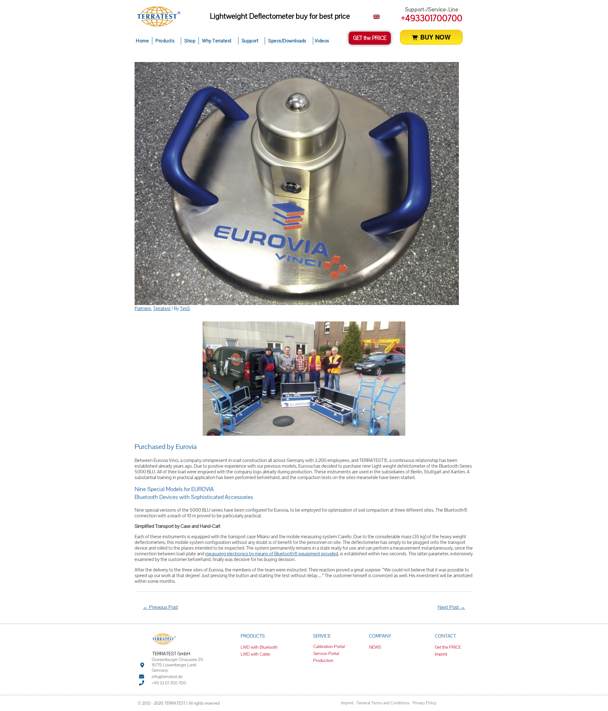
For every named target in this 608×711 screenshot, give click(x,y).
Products (164, 41)
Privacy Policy (424, 703)
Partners (143, 308)
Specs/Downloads (287, 41)
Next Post (451, 607)
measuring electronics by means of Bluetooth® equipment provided (271, 554)
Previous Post (160, 607)
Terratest (162, 308)
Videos (322, 41)
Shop (189, 41)
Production (323, 660)
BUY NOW (434, 36)
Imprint (347, 703)
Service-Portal (326, 653)
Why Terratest (217, 41)
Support (250, 41)
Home (142, 41)
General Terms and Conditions (383, 703)
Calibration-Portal (329, 646)
